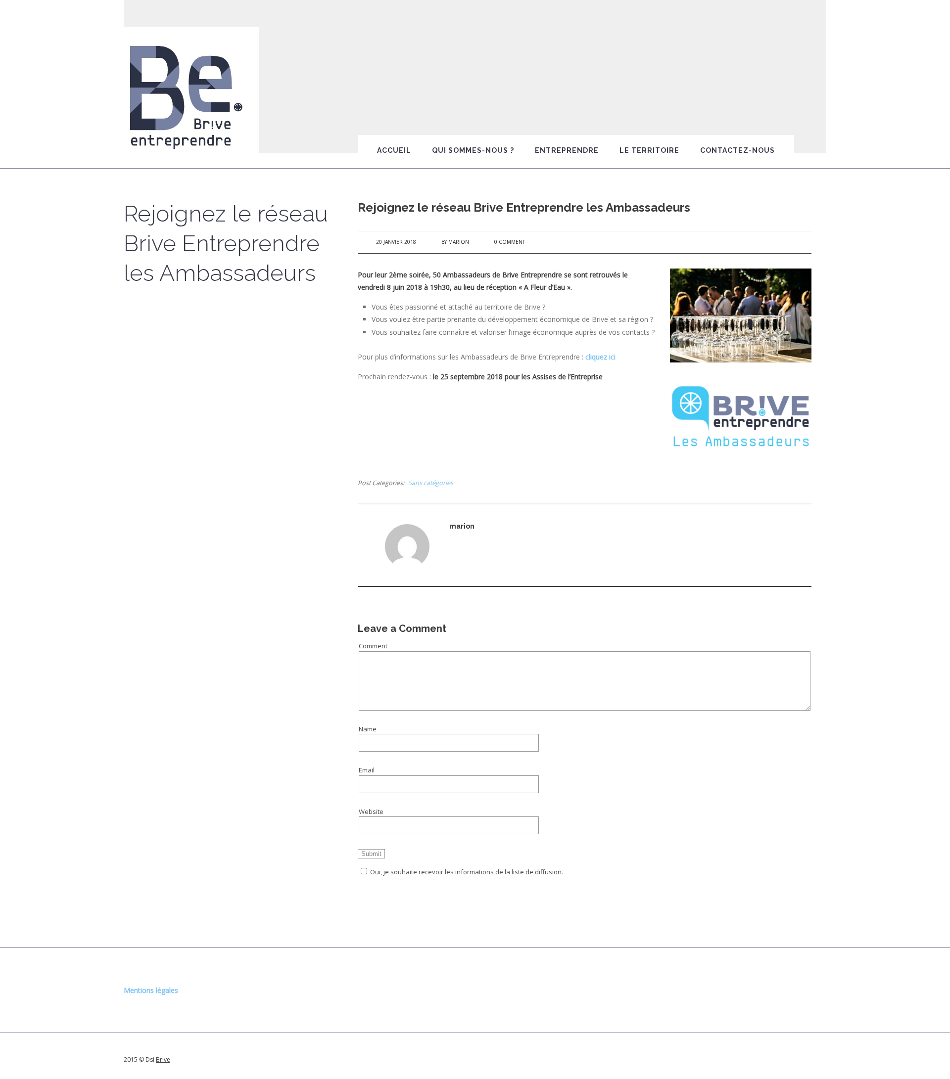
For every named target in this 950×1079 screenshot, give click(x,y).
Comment (373, 645)
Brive (163, 1059)
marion (458, 241)
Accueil (394, 150)
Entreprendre (567, 150)
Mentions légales (151, 990)
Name (368, 728)
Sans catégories (430, 483)
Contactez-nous (737, 150)
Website (371, 811)
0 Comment (509, 241)
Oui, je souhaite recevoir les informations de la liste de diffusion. (466, 871)
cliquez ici (600, 356)
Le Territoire (649, 150)
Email (367, 769)
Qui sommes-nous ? (473, 150)
